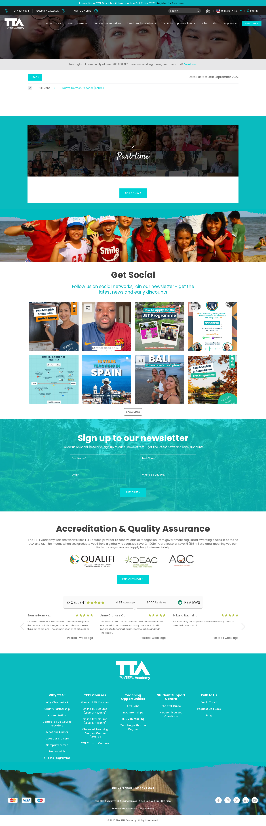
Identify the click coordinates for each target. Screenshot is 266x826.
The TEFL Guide (171, 706)
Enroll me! (190, 64)
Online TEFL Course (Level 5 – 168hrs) (95, 721)
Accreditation (57, 715)
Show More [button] (133, 412)
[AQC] (181, 560)
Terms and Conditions (124, 808)
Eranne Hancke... (39, 615)
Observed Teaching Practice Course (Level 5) (95, 733)
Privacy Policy (147, 808)
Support (229, 23)
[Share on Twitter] (236, 800)
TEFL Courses (76, 23)
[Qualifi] (92, 561)
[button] (54, 326)
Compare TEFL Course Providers (57, 723)
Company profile (57, 745)
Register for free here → (171, 3)
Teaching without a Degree (133, 727)
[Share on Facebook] (218, 800)
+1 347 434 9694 (20, 10)
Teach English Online (140, 23)
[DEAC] (140, 561)
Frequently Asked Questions (171, 714)
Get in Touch (209, 702)
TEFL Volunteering (133, 719)
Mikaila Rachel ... (185, 615)
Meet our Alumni (57, 732)
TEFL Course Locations (107, 23)
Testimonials (57, 751)
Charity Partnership (57, 709)
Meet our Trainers (57, 738)
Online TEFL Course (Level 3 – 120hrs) (95, 711)
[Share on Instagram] (227, 800)
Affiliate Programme (57, 758)
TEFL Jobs (44, 88)
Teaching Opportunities (177, 23)
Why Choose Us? (57, 702)
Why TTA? (52, 23)
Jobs (204, 23)
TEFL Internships (133, 712)
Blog (215, 23)
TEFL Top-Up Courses (95, 743)
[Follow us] (245, 800)
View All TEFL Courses (95, 702)
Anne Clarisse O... (113, 615)
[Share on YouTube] (255, 800)
